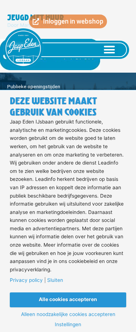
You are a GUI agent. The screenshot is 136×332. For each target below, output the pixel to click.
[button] (109, 50)
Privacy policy (26, 280)
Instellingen (68, 324)
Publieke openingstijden (33, 86)
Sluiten (55, 280)
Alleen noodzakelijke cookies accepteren (68, 314)
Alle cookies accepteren (68, 299)
